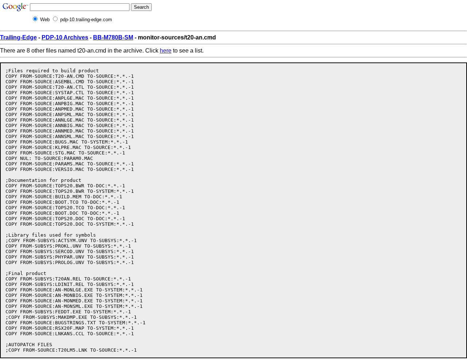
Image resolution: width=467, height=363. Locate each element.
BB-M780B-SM (113, 37)
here (165, 50)
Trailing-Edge (18, 37)
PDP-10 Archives (65, 37)
